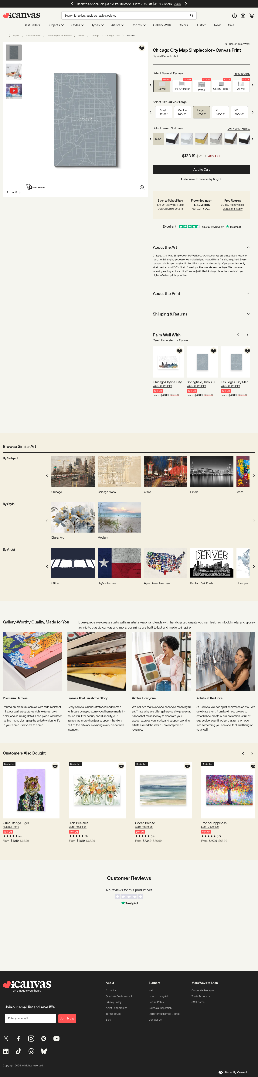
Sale (231, 25)
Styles (75, 25)
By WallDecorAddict (165, 56)
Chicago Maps (113, 35)
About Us (111, 990)
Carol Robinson (78, 826)
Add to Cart (201, 169)
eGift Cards (198, 1002)
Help (151, 990)
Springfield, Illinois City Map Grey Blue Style (202, 382)
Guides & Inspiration (160, 1007)
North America (33, 35)
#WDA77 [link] (131, 35)
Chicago (95, 35)
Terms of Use (113, 1013)
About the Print (166, 293)
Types (96, 25)
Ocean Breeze (145, 823)
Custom (200, 25)
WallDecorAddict (162, 385)
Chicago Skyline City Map (168, 382)
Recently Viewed (236, 1072)
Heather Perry (11, 826)
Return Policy (156, 1002)
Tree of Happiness (214, 823)
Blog (108, 1019)
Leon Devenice (210, 826)
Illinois (81, 35)
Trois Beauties (78, 823)
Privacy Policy (113, 1002)
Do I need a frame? (239, 128)
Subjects (54, 25)
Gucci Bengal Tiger (16, 823)
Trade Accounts (201, 996)
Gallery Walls (162, 25)
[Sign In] (243, 15)
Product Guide (242, 73)
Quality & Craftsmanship (119, 996)
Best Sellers (32, 25)
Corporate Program (203, 990)
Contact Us (155, 1019)
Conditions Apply (233, 208)
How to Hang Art (158, 996)
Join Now (67, 1018)
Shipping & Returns (170, 314)
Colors (183, 25)
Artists (115, 25)
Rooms (136, 25)
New (217, 25)
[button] (161, 86)
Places (16, 35)
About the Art (165, 247)
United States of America (59, 35)
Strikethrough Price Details (164, 1013)
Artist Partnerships (116, 1007)
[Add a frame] (36, 187)
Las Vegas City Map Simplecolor (236, 382)
